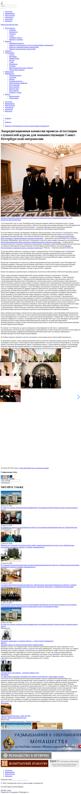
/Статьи (3, 660)
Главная (8, 118)
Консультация (14, 87)
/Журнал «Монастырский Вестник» (13, 718)
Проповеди (13, 32)
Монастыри (9, 72)
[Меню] (2, 4)
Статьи (11, 55)
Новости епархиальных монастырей (22, 49)
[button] (78, 397)
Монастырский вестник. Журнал (21, 68)
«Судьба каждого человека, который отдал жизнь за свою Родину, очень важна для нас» (32, 676)
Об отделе (8, 11)
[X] (11, 476)
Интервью (13, 56)
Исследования (14, 85)
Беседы (11, 60)
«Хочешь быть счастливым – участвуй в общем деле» (20, 673)
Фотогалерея (13, 98)
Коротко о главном (16, 39)
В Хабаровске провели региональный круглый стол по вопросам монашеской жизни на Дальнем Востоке (39, 527)
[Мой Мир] (8, 476)
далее (9, 790)
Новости (8, 41)
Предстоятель (10, 28)
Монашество (9, 73)
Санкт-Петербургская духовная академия (34, 468)
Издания (12, 66)
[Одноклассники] (5, 476)
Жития (11, 79)
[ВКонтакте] (2, 476)
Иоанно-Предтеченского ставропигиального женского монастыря (36, 247)
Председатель (10, 15)
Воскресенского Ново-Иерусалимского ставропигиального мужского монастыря (38, 237)
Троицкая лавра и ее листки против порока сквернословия (22, 645)
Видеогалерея (14, 96)
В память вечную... (16, 81)
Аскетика (12, 77)
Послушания (13, 90)
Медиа (7, 94)
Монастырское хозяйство (18, 83)
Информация (9, 13)
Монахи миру (14, 89)
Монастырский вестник (9, 24)
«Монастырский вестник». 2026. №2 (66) (15, 716)
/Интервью (5, 675)
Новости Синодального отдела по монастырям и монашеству (31, 45)
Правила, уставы (15, 92)
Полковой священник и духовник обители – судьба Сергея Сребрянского (27, 641)
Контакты (8, 21)
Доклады (12, 34)
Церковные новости (16, 43)
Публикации (9, 53)
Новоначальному (15, 75)
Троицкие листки (15, 37)
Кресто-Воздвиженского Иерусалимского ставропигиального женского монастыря (31, 242)
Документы (9, 17)
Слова (11, 36)
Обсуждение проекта (16, 70)
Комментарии (14, 58)
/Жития (3, 643)
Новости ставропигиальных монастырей (24, 47)
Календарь (9, 19)
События (12, 30)
